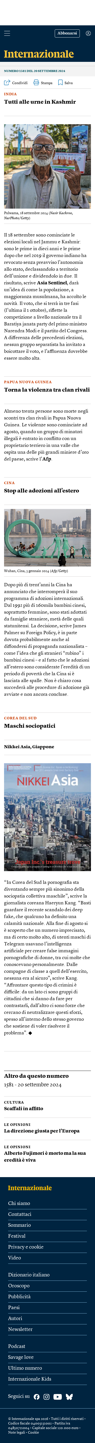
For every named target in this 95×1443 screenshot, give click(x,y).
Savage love (21, 1357)
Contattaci (19, 1214)
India (10, 94)
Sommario (19, 1225)
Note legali (16, 1432)
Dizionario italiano (29, 1275)
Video (14, 1258)
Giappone (43, 747)
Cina (9, 483)
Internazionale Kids (29, 1379)
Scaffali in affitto (23, 1109)
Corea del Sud (20, 718)
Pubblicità (19, 1297)
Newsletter (20, 1329)
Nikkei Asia (17, 747)
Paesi (14, 1307)
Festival (17, 1236)
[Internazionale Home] (31, 1187)
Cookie (33, 1432)
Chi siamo (19, 1203)
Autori (15, 1318)
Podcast (16, 1346)
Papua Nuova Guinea (28, 382)
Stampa (46, 83)
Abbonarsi (67, 33)
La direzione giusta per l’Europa (42, 1131)
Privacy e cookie (26, 1247)
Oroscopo (19, 1286)
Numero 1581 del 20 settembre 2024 (34, 71)
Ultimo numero (25, 1368)
